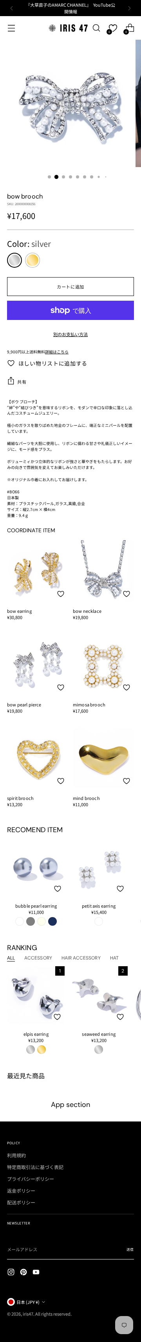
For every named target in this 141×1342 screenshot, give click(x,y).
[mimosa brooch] (103, 664)
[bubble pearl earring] (36, 867)
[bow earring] (37, 570)
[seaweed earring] (98, 995)
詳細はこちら (57, 352)
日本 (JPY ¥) (28, 1302)
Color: (29, 243)
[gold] (32, 260)
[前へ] (11, 8)
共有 (21, 382)
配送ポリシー (21, 1202)
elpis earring (36, 1034)
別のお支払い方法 (70, 334)
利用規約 (16, 1155)
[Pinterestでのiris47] (24, 1273)
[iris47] (68, 27)
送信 (130, 1249)
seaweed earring (98, 1034)
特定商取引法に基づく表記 (35, 1167)
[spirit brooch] (37, 758)
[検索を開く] (96, 28)
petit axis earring (99, 906)
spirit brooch (20, 798)
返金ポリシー (21, 1190)
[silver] (14, 260)
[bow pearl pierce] (37, 664)
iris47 (28, 1314)
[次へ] (129, 8)
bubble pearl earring (36, 906)
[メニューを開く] (11, 28)
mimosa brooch (89, 704)
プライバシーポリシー (30, 1178)
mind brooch (86, 798)
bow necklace (87, 611)
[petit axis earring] (99, 867)
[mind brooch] (103, 758)
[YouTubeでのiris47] (37, 1273)
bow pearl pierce (24, 704)
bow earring (19, 611)
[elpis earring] (36, 995)
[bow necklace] (103, 570)
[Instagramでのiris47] (11, 1273)
